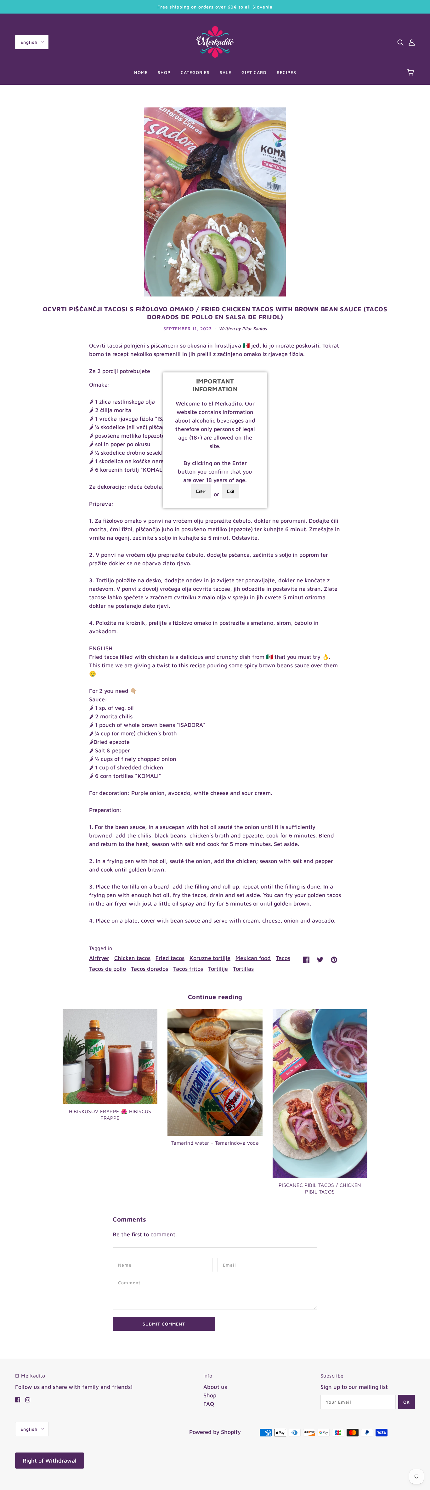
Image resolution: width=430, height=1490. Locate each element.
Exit (230, 491)
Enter (201, 491)
